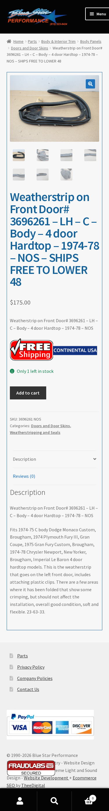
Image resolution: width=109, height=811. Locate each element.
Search (54, 801)
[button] (90, 84)
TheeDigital (33, 785)
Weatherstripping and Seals (35, 432)
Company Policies (35, 678)
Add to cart (28, 393)
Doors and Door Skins (29, 48)
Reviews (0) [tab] (24, 476)
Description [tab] (24, 459)
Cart (83, 796)
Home (18, 41)
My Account (20, 801)
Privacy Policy (30, 667)
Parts (32, 41)
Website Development (46, 778)
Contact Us (28, 689)
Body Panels (90, 41)
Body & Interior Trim (58, 41)
